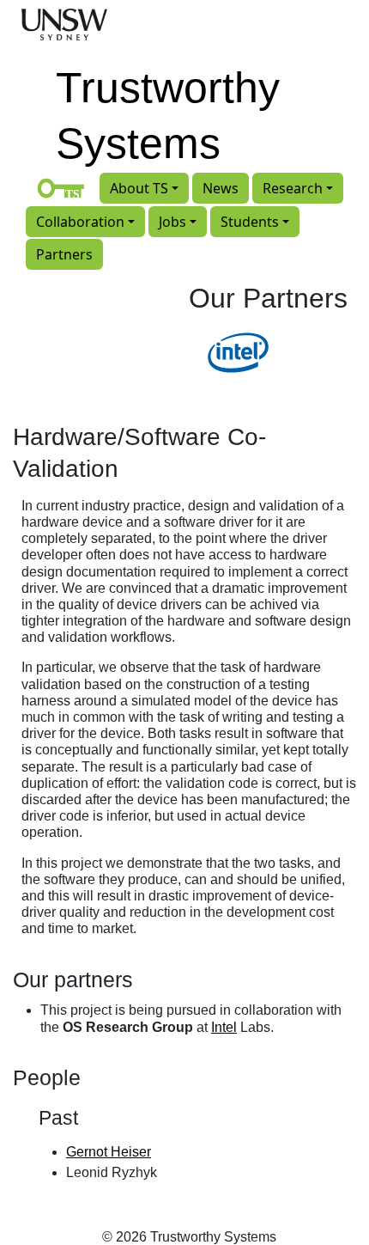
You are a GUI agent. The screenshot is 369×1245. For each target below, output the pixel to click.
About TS (139, 188)
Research (293, 188)
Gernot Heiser (108, 1151)
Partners (64, 254)
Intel (224, 1027)
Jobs (172, 221)
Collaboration (80, 221)
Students (250, 221)
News (221, 188)
